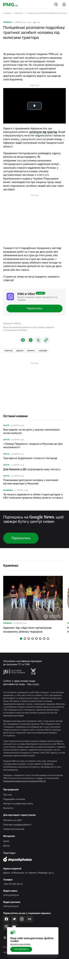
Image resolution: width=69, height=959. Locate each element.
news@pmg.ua (11, 895)
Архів (6, 841)
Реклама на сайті (12, 820)
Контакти (8, 808)
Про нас (7, 794)
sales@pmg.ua (11, 906)
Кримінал (18, 13)
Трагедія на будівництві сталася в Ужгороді (30, 458)
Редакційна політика (14, 799)
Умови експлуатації (13, 829)
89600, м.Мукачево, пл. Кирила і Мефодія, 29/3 (28, 872)
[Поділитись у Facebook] (22, 340)
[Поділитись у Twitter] (38, 340)
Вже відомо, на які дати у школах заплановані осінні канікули (31, 431)
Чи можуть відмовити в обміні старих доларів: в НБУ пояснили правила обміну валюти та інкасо (33, 496)
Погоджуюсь (21, 949)
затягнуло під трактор (43, 132)
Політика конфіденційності (17, 824)
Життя (6, 425)
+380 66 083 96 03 (13, 884)
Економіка (8, 490)
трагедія (43, 350)
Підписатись (34, 308)
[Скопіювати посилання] (46, 340)
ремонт (31, 350)
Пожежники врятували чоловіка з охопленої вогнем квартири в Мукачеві (30, 482)
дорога (19, 350)
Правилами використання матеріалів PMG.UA (24, 781)
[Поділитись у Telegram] (30, 340)
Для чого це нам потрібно (20, 944)
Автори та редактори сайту (18, 803)
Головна (7, 13)
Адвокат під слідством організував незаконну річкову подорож (27, 629)
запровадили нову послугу (31, 469)
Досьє (6, 845)
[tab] (21, 638)
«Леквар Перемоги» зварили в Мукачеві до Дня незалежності (33, 445)
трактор (8, 350)
